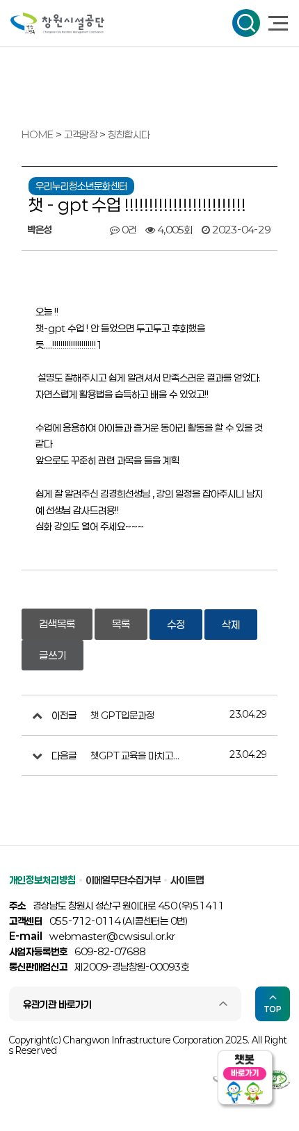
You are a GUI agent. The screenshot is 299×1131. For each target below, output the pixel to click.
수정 (176, 624)
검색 (246, 23)
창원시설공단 (57, 23)
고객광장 (81, 134)
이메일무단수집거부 (123, 880)
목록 (121, 624)
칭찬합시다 (129, 134)
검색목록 (57, 624)
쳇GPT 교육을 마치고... (134, 755)
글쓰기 (52, 655)
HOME (38, 134)
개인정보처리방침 (42, 880)
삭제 (231, 624)
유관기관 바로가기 (57, 1004)
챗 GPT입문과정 (122, 715)
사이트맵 (187, 880)
